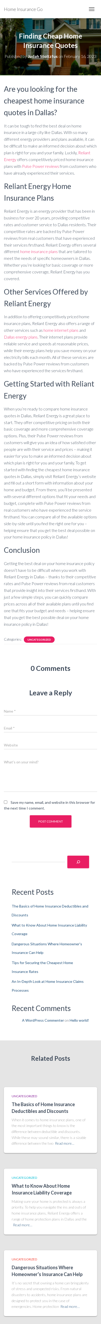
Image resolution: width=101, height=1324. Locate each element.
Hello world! (79, 1020)
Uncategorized (39, 639)
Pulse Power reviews (40, 166)
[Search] (78, 862)
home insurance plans (39, 251)
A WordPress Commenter (43, 1020)
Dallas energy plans (21, 336)
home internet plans (61, 330)
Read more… (64, 1143)
